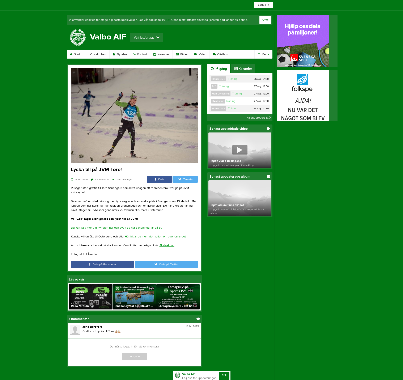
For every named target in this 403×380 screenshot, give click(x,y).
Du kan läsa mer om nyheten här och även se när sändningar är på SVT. (117, 228)
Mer (264, 54)
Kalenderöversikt (258, 118)
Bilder (183, 54)
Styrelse (121, 54)
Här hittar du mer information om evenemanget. (155, 236)
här (168, 20)
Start (76, 54)
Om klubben (97, 54)
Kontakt (141, 54)
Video (202, 54)
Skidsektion (167, 245)
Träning (233, 79)
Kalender (163, 54)
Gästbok (222, 54)
